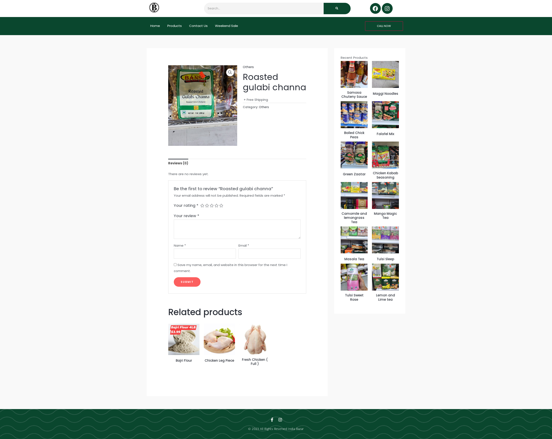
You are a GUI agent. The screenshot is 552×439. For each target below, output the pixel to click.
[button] (230, 72)
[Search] (337, 8)
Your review (186, 215)
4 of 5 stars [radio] (216, 205)
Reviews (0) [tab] (178, 163)
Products (174, 25)
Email (243, 245)
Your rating (186, 205)
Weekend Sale (226, 25)
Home (155, 25)
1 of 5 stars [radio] (202, 205)
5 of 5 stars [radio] (221, 205)
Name (180, 245)
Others (248, 67)
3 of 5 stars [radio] (212, 205)
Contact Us (198, 25)
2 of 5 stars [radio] (207, 205)
